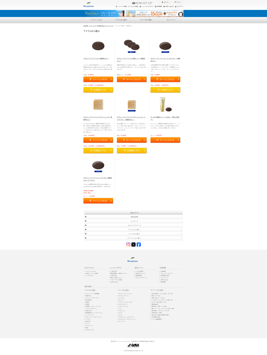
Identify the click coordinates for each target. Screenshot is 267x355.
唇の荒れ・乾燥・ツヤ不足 (159, 306)
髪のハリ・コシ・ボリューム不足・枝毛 (163, 308)
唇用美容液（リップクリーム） (94, 312)
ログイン (166, 2)
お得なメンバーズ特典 (92, 273)
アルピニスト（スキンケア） (127, 317)
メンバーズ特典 (122, 6)
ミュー (120, 308)
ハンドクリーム (90, 315)
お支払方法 (114, 275)
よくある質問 (139, 271)
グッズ (87, 323)
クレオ (120, 315)
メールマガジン (90, 275)
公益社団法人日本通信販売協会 (140, 341)
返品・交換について (116, 277)
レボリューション (124, 306)
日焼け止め (89, 310)
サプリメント (89, 325)
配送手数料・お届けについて (119, 273)
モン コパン (122, 321)
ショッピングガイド (147, 6)
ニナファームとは (96, 20)
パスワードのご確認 (116, 280)
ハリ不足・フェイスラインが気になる (162, 300)
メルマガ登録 (134, 6)
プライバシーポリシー (167, 273)
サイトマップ (164, 277)
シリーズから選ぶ (146, 20)
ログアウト (180, 6)
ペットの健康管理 (157, 319)
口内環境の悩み (156, 317)
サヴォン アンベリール (125, 293)
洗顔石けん (89, 295)
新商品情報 (134, 217)
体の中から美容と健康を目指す (160, 315)
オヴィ (120, 312)
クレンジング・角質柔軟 (92, 293)
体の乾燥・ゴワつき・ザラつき (160, 310)
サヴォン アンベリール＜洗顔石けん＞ (96, 58)
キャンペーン (171, 20)
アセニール (122, 310)
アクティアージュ (124, 295)
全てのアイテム (90, 330)
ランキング (134, 221)
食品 (87, 327)
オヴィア (121, 300)
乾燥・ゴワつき (156, 295)
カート (178, 2)
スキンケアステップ (134, 225)
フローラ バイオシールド (126, 302)
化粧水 (87, 302)
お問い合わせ (169, 6)
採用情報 (163, 282)
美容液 (87, 304)
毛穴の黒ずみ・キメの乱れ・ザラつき (162, 293)
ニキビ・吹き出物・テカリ (159, 302)
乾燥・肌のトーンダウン (158, 298)
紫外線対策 (155, 304)
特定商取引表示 (165, 275)
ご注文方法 (114, 271)
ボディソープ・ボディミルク (94, 317)
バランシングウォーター (92, 298)
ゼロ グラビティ (123, 304)
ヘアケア (88, 319)
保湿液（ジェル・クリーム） (94, 306)
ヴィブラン (122, 298)
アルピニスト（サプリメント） (127, 319)
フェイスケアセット (91, 308)
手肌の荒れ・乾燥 (157, 312)
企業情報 (159, 6)
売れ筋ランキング (141, 273)
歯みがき (88, 321)
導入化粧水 (89, 300)
